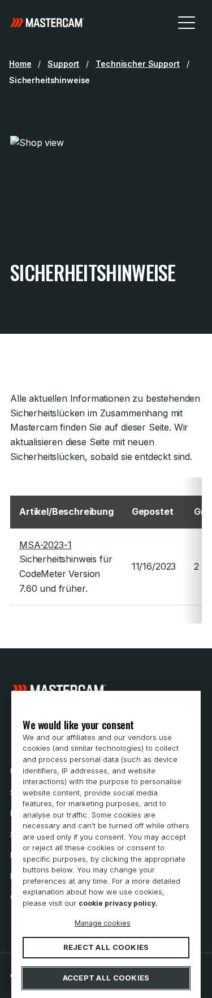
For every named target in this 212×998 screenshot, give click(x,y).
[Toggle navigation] (186, 22)
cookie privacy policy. (118, 903)
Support (63, 63)
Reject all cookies (106, 947)
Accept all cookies (106, 978)
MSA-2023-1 (45, 544)
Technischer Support (137, 63)
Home (20, 63)
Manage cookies (103, 923)
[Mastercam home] (47, 22)
